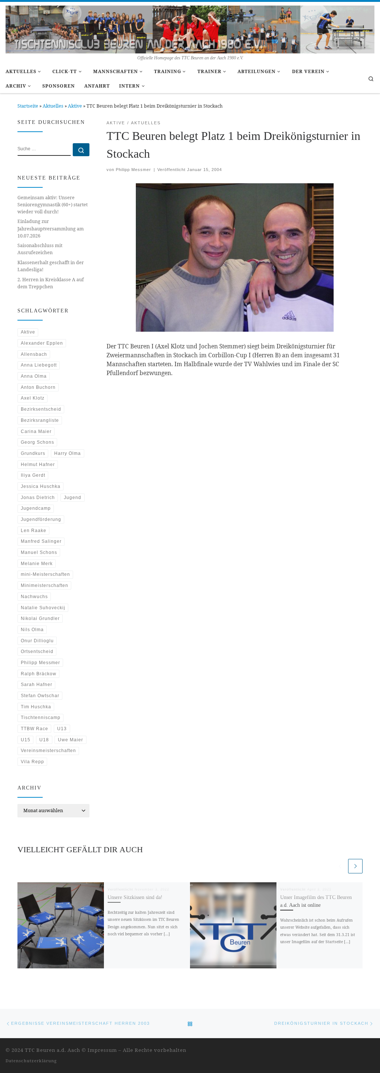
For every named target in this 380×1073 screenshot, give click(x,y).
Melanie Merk (37, 563)
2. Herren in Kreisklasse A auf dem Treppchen (50, 283)
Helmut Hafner (38, 464)
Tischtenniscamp (40, 717)
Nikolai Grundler (40, 618)
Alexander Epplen (42, 343)
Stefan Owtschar (40, 695)
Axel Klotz (33, 398)
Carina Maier (36, 431)
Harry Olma (67, 453)
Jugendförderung (41, 519)
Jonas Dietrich (38, 497)
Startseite (27, 106)
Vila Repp (32, 761)
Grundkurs (33, 453)
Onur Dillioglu (37, 640)
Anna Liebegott (39, 365)
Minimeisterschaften (44, 585)
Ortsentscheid (37, 651)
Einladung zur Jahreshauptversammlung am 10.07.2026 (50, 228)
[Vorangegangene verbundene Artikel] (339, 866)
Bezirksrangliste (40, 420)
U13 (62, 728)
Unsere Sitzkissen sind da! (135, 897)
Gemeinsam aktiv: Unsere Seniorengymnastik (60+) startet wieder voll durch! (52, 204)
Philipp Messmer (133, 169)
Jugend (72, 497)
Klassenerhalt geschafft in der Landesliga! (50, 266)
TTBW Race (34, 728)
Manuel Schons (39, 552)
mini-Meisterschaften (45, 574)
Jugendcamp (36, 508)
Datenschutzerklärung (31, 1060)
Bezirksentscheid (41, 409)
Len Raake (33, 530)
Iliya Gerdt (33, 475)
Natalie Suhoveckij (43, 607)
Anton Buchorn (38, 387)
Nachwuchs (34, 596)
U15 (25, 739)
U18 (44, 739)
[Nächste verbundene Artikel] (355, 866)
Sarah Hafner (36, 684)
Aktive (75, 106)
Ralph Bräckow (38, 673)
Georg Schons (37, 442)
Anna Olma (34, 376)
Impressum (102, 1050)
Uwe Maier (70, 739)
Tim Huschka (36, 706)
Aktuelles (53, 106)
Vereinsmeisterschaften (48, 750)
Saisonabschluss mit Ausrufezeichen (39, 249)
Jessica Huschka (40, 486)
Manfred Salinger (41, 541)
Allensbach (34, 354)
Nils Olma (32, 629)
